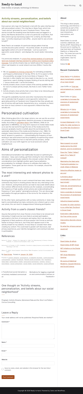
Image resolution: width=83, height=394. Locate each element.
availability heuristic (35, 258)
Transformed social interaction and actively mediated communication (14, 274)
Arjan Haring (65, 76)
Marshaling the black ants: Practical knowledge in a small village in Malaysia (69, 164)
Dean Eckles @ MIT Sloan (69, 245)
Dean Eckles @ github (68, 241)
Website (4, 359)
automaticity (24, 258)
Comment (6, 322)
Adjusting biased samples (69, 201)
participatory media (16, 261)
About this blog (69, 5)
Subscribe (64, 64)
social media (27, 263)
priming (42, 261)
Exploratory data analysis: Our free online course (69, 215)
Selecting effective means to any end (70, 171)
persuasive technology (31, 261)
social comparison (16, 263)
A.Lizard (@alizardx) (67, 122)
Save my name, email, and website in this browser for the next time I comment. (28, 369)
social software (49, 263)
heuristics (48, 259)
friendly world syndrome (32, 259)
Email (4, 351)
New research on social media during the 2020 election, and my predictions (70, 146)
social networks (37, 263)
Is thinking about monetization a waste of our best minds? (70, 79)
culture (13, 259)
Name (4, 342)
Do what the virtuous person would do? (70, 227)
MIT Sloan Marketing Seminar (68, 256)
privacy (48, 261)
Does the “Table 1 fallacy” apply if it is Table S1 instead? (69, 155)
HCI (42, 259)
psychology (6, 263)
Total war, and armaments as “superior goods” (70, 89)
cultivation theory (23, 123)
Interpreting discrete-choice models (70, 221)
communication (48, 258)
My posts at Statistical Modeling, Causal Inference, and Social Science (70, 263)
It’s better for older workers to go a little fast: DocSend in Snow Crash (70, 207)
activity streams (13, 258)
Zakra (52, 390)
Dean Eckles (8, 254)
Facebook (20, 259)
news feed (5, 261)
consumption (6, 259)
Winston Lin (64, 109)
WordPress (61, 390)
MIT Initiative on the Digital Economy (70, 249)
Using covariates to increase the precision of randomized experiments (70, 194)
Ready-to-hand (12, 4)
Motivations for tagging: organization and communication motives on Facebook (41, 274)
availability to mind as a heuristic (21, 72)
